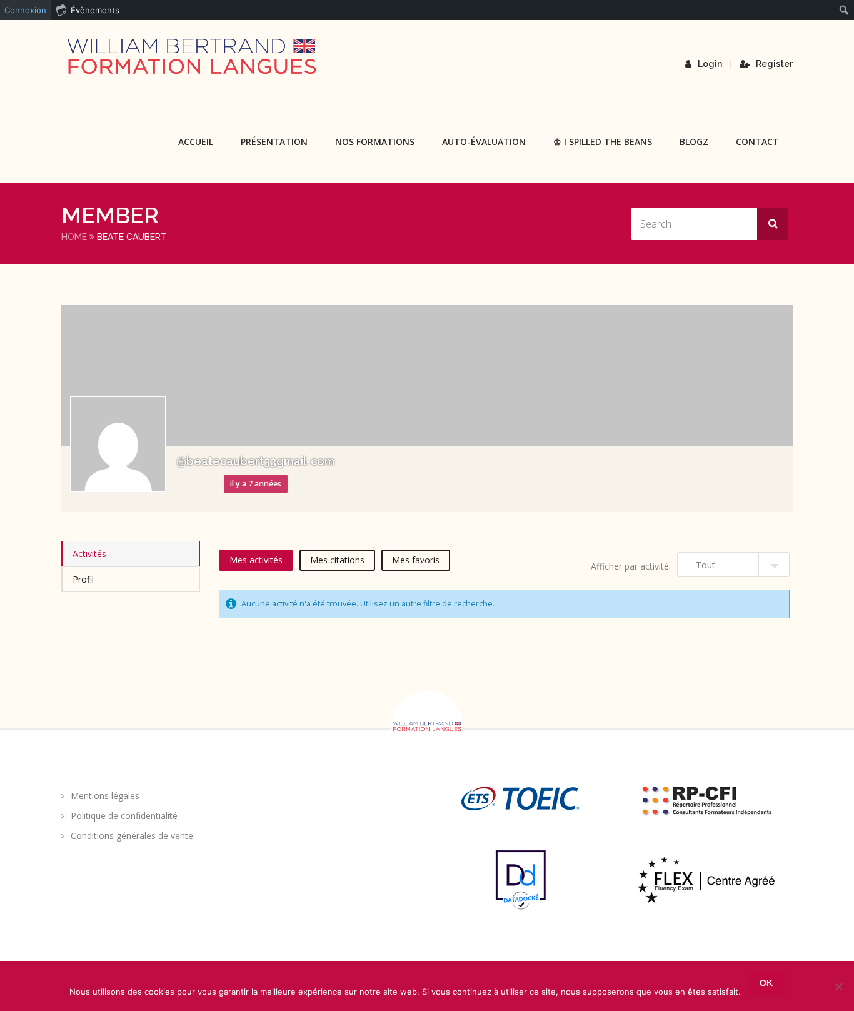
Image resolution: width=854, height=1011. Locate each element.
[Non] (838, 986)
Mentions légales (105, 796)
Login (710, 64)
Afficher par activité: (631, 566)
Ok (766, 983)
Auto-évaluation (484, 142)
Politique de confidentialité (124, 816)
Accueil (195, 142)
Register (774, 64)
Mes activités (256, 560)
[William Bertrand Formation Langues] (191, 56)
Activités (89, 554)
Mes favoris (416, 560)
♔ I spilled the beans (602, 142)
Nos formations (374, 142)
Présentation (274, 142)
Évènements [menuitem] (95, 10)
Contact (757, 142)
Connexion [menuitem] (25, 10)
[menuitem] (844, 10)
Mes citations (337, 560)
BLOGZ (694, 142)
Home (74, 237)
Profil (83, 579)
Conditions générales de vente (132, 836)
